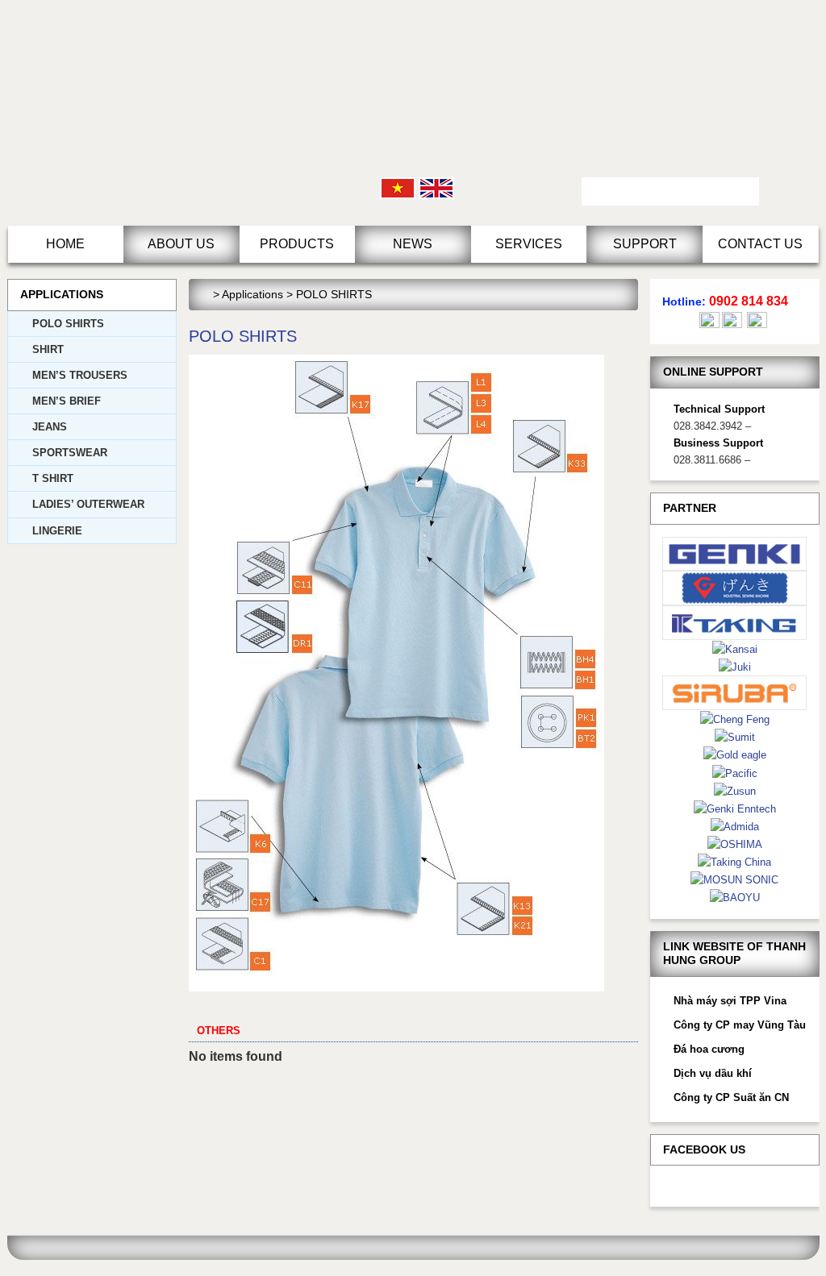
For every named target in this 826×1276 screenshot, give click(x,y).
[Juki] (735, 666)
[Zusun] (735, 790)
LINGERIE (57, 531)
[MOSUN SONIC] (734, 879)
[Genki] (734, 553)
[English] (436, 187)
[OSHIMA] (734, 844)
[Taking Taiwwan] (734, 622)
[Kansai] (734, 648)
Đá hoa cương (709, 1049)
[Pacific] (734, 773)
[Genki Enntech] (735, 808)
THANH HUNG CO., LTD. (144, 113)
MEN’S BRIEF (66, 401)
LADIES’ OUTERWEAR (88, 504)
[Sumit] (735, 736)
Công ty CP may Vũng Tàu (740, 1025)
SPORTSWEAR (69, 453)
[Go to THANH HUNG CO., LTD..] (205, 294)
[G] (734, 587)
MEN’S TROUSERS (79, 375)
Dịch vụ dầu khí (713, 1073)
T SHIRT (52, 478)
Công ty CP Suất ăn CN (731, 1097)
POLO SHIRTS (68, 324)
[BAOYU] (735, 897)
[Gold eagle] (734, 754)
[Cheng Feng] (735, 719)
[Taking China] (734, 861)
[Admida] (735, 826)
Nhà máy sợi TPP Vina (730, 1001)
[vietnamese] (397, 187)
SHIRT (48, 349)
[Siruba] (734, 692)
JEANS (49, 427)
